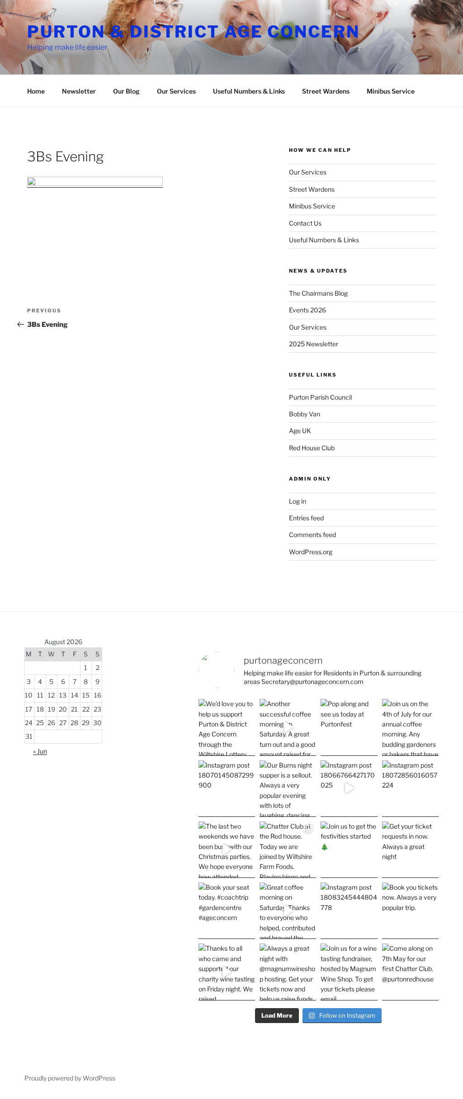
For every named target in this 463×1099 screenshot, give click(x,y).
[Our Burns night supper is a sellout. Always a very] (288, 788)
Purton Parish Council (320, 397)
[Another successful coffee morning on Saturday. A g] (288, 727)
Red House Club (312, 448)
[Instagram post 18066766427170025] (349, 788)
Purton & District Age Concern (193, 32)
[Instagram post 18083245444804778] (349, 910)
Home (36, 91)
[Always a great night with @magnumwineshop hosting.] (288, 971)
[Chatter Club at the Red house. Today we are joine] (288, 849)
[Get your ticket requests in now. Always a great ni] (410, 849)
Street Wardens (326, 91)
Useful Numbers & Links (249, 91)
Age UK (300, 430)
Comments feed (312, 534)
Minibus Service (391, 91)
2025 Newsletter (313, 344)
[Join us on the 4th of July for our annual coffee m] (410, 727)
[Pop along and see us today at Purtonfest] (349, 727)
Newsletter (79, 91)
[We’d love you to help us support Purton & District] (226, 727)
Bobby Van (304, 414)
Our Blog (126, 91)
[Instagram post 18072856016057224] (410, 788)
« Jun (40, 751)
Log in (297, 501)
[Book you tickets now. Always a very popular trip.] (410, 910)
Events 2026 (307, 310)
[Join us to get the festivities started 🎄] (349, 849)
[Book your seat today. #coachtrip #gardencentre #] (226, 910)
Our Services (176, 91)
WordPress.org (310, 552)
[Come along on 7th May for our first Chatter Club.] (410, 971)
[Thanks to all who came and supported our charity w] (226, 971)
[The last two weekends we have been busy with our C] (226, 849)
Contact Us (305, 223)
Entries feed (306, 518)
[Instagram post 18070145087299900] (226, 788)
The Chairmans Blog (318, 293)
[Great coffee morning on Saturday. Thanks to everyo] (288, 910)
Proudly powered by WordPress (69, 1078)
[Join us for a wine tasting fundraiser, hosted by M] (349, 971)
